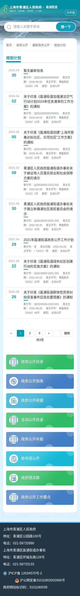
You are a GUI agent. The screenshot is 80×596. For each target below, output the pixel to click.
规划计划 (60, 45)
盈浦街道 (51, 7)
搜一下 (66, 27)
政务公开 (22, 45)
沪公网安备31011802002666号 (42, 580)
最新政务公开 (41, 45)
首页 (9, 45)
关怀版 (70, 12)
